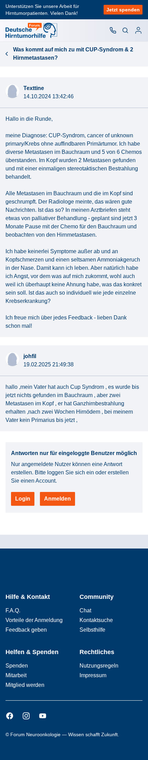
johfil (29, 356)
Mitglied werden (25, 685)
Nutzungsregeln (99, 666)
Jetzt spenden (123, 9)
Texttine (33, 88)
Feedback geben (26, 630)
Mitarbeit (16, 675)
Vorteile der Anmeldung (34, 620)
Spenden (17, 666)
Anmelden (57, 499)
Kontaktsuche (96, 620)
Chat (85, 610)
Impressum (93, 675)
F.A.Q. (13, 610)
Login (22, 499)
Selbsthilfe (92, 630)
